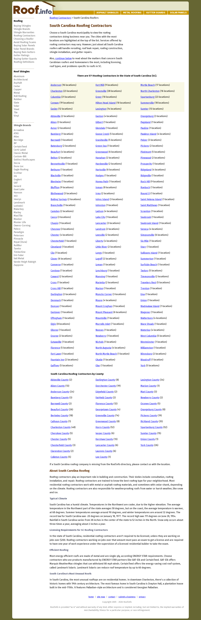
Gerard (17, 186)
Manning (100, 276)
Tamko (17, 248)
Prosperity (146, 163)
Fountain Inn (57, 359)
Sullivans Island (149, 252)
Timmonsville (148, 276)
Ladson (99, 211)
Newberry (100, 335)
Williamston (147, 347)
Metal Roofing (132, 12)
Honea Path (101, 181)
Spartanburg (148, 97)
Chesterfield (57, 241)
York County (147, 445)
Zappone (18, 265)
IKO (16, 196)
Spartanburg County (152, 427)
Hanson (18, 192)
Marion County (148, 385)
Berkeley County (59, 415)
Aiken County (58, 385)
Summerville (147, 102)
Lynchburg (101, 270)
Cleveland (56, 246)
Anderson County (60, 391)
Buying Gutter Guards (25, 58)
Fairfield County (103, 397)
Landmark (19, 202)
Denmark (56, 300)
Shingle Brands (22, 29)
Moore (98, 300)
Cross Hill (56, 288)
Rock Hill (145, 181)
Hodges (99, 175)
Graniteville (101, 140)
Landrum (100, 229)
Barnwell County (59, 403)
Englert (18, 179)
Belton (54, 157)
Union (144, 300)
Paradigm (19, 232)
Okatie (99, 359)
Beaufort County (59, 409)
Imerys (17, 199)
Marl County (147, 391)
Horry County (102, 427)
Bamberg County (60, 397)
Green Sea (101, 145)
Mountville (101, 318)
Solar (16, 105)
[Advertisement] (148, 49)
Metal (17, 92)
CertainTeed (20, 146)
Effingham (56, 318)
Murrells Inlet (102, 324)
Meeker (18, 219)
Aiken (54, 122)
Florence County (104, 403)
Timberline (19, 252)
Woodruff (146, 359)
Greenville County (104, 415)
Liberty (99, 241)
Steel (16, 109)
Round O (145, 193)
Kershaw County (104, 439)
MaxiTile (18, 215)
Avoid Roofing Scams (25, 42)
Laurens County (103, 451)
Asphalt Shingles (107, 12)
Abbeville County (60, 379)
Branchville (57, 205)
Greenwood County (105, 421)
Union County (148, 439)
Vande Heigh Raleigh (25, 261)
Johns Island (102, 199)
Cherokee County (60, 433)
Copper (18, 89)
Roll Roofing (20, 96)
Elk (15, 176)
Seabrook (146, 217)
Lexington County (150, 379)
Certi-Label (20, 149)
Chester (55, 235)
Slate (16, 102)
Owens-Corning (22, 225)
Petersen (19, 235)
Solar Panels (178, 12)
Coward (55, 276)
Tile (16, 112)
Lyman (99, 264)
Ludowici (18, 205)
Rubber (18, 99)
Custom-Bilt (20, 156)
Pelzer (144, 140)
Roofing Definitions (24, 62)
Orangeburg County (151, 409)
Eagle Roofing (21, 169)
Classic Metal (21, 153)
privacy (142, 597)
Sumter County (149, 433)
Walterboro (147, 318)
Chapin (54, 223)
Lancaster (100, 223)
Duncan (55, 306)
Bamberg (56, 134)
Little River (101, 246)
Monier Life (20, 222)
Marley (17, 212)
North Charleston (150, 91)
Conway (55, 102)
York (143, 365)
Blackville (56, 175)
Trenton (145, 288)
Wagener (145, 312)
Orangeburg (147, 116)
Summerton (147, 258)
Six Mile (145, 241)
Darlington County (105, 379)
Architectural (21, 79)
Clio (52, 252)
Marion (99, 288)
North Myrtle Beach (106, 353)
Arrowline (19, 130)
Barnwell (55, 140)
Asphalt (18, 82)
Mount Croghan (103, 306)
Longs (98, 252)
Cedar (17, 86)
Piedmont (146, 151)
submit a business (127, 597)
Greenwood (101, 151)
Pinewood (146, 157)
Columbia (56, 97)
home (91, 597)
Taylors (144, 270)
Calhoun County (59, 421)
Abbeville (55, 116)
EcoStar (18, 172)
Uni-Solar (19, 255)
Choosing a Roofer (24, 38)
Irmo (98, 193)
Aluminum (19, 76)
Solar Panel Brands (24, 48)
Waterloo (145, 330)
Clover (54, 258)
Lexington (100, 108)
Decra (17, 163)
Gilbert (99, 122)
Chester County (59, 439)
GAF (16, 182)
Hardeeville (101, 163)
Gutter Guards (155, 12)
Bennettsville (58, 163)
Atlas (16, 136)
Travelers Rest (148, 282)
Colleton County (59, 457)
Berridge (18, 140)
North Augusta (103, 347)
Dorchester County (105, 385)
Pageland (146, 122)
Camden (55, 211)
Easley (54, 108)
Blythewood (57, 193)
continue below (63, 58)
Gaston (99, 116)
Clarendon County (60, 451)
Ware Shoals (147, 324)
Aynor (54, 128)
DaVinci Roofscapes (24, 159)
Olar (97, 365)
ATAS (16, 133)
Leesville (100, 235)
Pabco (17, 228)
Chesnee (55, 229)
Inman (99, 187)
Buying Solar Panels (24, 45)
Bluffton (55, 187)
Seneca (144, 229)
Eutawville (56, 341)
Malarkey (19, 209)
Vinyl (16, 115)
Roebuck (145, 187)
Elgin (53, 324)
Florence (55, 347)
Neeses (99, 330)
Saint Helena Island (151, 199)
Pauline (144, 128)
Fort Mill (99, 85)
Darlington (56, 294)
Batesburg (56, 145)
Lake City (100, 217)
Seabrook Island (149, 223)
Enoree (54, 335)
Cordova (55, 270)
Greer (98, 97)
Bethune (55, 169)
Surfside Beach (149, 264)
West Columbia (148, 335)
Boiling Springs (59, 199)
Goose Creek (102, 134)
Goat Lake (19, 189)
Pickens (145, 145)
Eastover (55, 312)
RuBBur (18, 245)
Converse (56, 264)
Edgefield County (104, 391)
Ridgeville (146, 175)
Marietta (100, 282)
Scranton (145, 211)
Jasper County (103, 433)
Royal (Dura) (20, 242)
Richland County (149, 421)
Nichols (99, 341)
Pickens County (149, 415)
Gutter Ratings (21, 55)
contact (111, 597)
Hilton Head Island (105, 102)
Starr (143, 246)
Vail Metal (19, 258)
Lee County (101, 457)
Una (143, 294)
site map (101, 597)
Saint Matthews (149, 205)
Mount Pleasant (104, 312)
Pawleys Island (148, 134)
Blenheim (56, 181)
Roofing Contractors (24, 35)
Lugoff (98, 258)
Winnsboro (146, 353)
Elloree (54, 330)
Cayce (54, 217)
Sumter (144, 108)
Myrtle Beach (148, 85)
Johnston (100, 205)
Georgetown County (106, 409)
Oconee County (149, 403)
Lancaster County (104, 445)
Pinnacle (18, 238)
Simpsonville (147, 235)
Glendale (100, 128)
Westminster (147, 341)
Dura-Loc (19, 166)
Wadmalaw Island (150, 306)
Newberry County (150, 397)
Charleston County (61, 427)
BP (15, 143)
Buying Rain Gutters (24, 52)
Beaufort (55, 151)
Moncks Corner (103, 294)
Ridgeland (146, 169)
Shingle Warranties (24, 32)
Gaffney (55, 365)
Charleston (57, 91)
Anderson (56, 85)
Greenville (100, 91)
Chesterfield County (61, 445)
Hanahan (100, 157)
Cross (54, 282)
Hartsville (100, 169)
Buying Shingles (22, 25)
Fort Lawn (56, 353)
